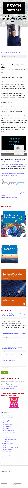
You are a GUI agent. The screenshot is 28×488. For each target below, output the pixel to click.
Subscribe (5, 372)
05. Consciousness (7, 424)
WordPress (14, 484)
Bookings (21, 50)
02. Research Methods (8, 419)
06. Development (7, 426)
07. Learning (6, 428)
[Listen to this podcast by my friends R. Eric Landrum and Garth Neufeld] (14, 402)
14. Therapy (6, 441)
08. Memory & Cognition (9, 430)
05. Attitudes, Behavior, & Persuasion (11, 447)
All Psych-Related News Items (8, 360)
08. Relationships (7, 451)
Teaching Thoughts (6, 455)
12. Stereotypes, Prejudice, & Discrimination (13, 453)
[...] (2, 329)
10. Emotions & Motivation (9, 434)
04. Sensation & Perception (9, 422)
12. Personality (6, 437)
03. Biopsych (6, 421)
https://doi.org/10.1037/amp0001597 (9, 386)
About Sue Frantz (12, 50)
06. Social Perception (8, 449)
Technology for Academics (11, 71)
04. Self (4, 445)
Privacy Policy (4, 483)
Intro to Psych (5, 415)
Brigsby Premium (17, 483)
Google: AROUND (12, 197)
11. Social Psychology (8, 436)
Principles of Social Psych (8, 443)
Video (3, 72)
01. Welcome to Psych (8, 417)
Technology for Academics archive (10, 52)
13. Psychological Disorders (9, 439)
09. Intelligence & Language (9, 432)
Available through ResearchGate (8, 388)
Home (3, 50)
